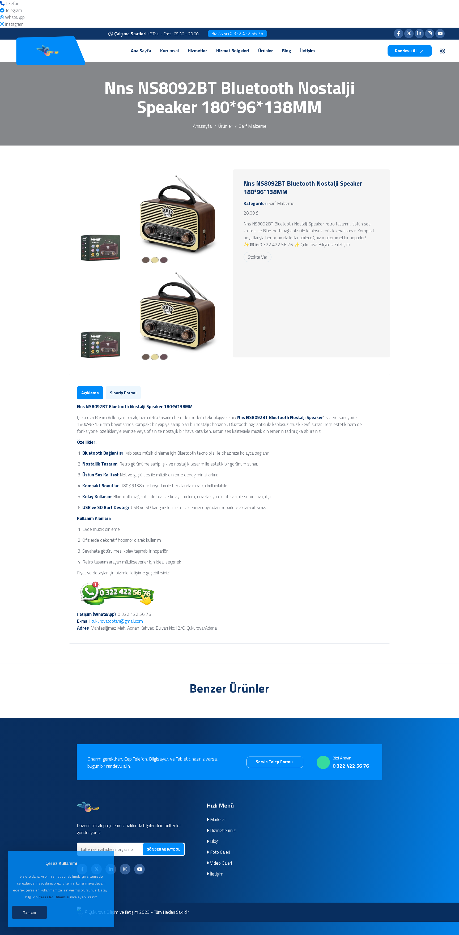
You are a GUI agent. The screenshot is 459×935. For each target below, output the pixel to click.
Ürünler (225, 126)
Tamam (29, 912)
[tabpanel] (229, 517)
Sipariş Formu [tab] (123, 393)
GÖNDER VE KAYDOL (163, 849)
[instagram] (2, 24)
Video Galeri (220, 863)
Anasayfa (202, 126)
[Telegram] (2, 10)
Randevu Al (406, 51)
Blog (213, 841)
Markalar (217, 819)
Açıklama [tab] (90, 393)
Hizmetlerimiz (222, 830)
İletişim (216, 873)
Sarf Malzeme (252, 126)
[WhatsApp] (2, 17)
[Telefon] (2, 3)
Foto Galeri (219, 852)
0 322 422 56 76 (237, 33)
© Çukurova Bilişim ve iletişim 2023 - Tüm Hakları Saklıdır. (137, 912)
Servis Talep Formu (275, 761)
